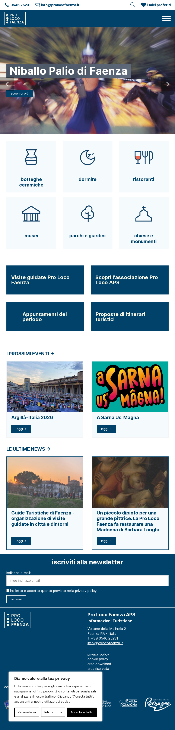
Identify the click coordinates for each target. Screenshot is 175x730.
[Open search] (133, 5)
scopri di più (19, 93)
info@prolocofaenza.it (105, 643)
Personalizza (27, 712)
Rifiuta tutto (53, 712)
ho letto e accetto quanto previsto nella (53, 591)
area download (99, 664)
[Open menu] (166, 18)
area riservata (98, 668)
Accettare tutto (81, 712)
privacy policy (86, 591)
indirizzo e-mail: (18, 573)
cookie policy (98, 659)
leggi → (21, 429)
